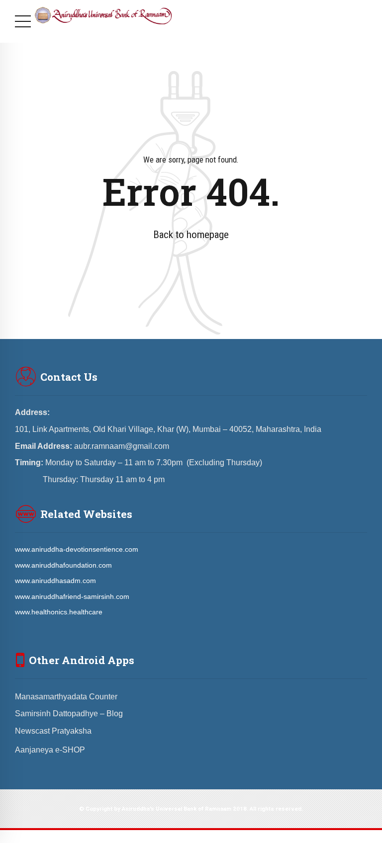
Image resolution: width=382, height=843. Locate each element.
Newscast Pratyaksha (53, 731)
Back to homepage (191, 235)
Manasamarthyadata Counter (66, 696)
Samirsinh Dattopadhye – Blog (69, 713)
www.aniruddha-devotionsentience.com (76, 549)
